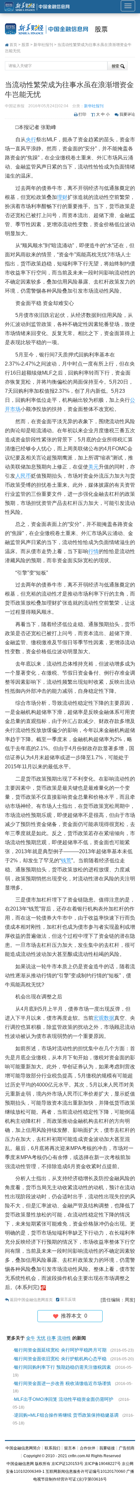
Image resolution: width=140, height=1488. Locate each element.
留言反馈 (68, 1299)
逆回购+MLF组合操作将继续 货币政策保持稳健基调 (66, 1415)
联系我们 (52, 1448)
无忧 (41, 1338)
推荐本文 (72, 1316)
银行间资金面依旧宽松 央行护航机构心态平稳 (60, 1358)
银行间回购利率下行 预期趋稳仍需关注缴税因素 (62, 1367)
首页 (13, 44)
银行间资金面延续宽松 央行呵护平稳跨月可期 (60, 1350)
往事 (51, 1338)
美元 (93, 467)
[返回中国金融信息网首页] (43, 1287)
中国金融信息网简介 (23, 1448)
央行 (31, 139)
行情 (93, 551)
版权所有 (42, 1463)
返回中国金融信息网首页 (31, 1299)
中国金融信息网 (20, 1463)
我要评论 (127, 114)
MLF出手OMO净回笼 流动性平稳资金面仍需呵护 (64, 1399)
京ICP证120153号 (67, 1463)
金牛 (30, 1338)
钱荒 (66, 860)
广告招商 (126, 1448)
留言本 (70, 1448)
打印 (82, 114)
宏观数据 (103, 1018)
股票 (101, 29)
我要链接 (107, 1448)
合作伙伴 (87, 1448)
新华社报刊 (43, 44)
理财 (62, 197)
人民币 (23, 476)
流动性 (64, 1338)
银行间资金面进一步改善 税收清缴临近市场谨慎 (62, 1383)
